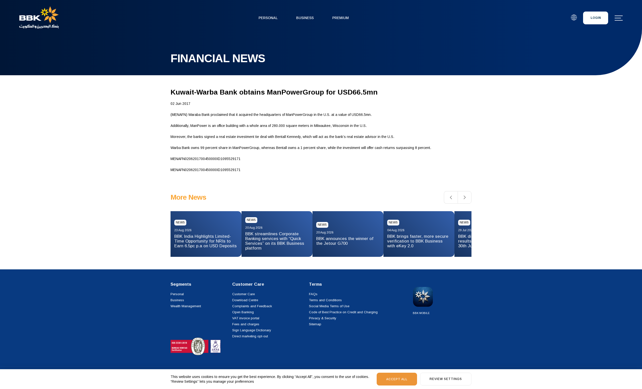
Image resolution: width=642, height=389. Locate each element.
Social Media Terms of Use (329, 306)
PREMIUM (340, 18)
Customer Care (243, 294)
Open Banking (243, 312)
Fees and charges (245, 324)
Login (596, 18)
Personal (268, 18)
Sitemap (315, 324)
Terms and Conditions (325, 300)
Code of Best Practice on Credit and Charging (343, 312)
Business (305, 18)
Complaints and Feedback (252, 306)
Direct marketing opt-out (250, 336)
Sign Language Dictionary (251, 330)
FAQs (313, 294)
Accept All (397, 379)
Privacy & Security (322, 318)
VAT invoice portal (245, 318)
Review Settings (446, 379)
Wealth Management (186, 306)
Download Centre (245, 300)
